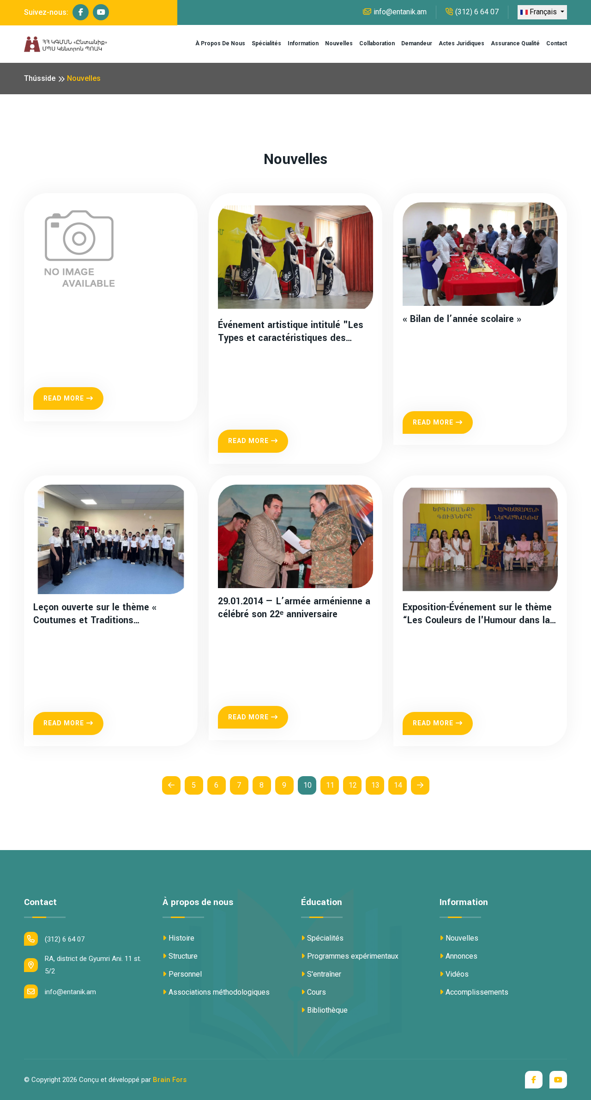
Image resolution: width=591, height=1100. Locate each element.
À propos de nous (220, 43)
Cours (316, 992)
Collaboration (377, 43)
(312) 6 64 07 (477, 11)
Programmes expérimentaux (352, 956)
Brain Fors (170, 1080)
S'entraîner (324, 974)
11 (330, 785)
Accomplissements (477, 992)
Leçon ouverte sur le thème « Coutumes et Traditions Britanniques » (95, 613)
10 (307, 785)
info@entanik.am (400, 11)
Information (303, 43)
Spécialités (266, 43)
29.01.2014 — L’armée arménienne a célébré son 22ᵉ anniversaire (294, 607)
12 (353, 785)
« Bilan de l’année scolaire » (462, 319)
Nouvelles (339, 43)
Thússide (39, 78)
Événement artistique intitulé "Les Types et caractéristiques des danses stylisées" (290, 331)
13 (375, 785)
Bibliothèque (327, 1010)
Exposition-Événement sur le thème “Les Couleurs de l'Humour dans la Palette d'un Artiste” (477, 613)
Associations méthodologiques (219, 992)
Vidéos (457, 974)
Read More (63, 398)
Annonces (461, 956)
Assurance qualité (515, 43)
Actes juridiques (461, 43)
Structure (183, 956)
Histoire (181, 938)
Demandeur (416, 43)
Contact (556, 43)
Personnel (185, 974)
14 (398, 785)
